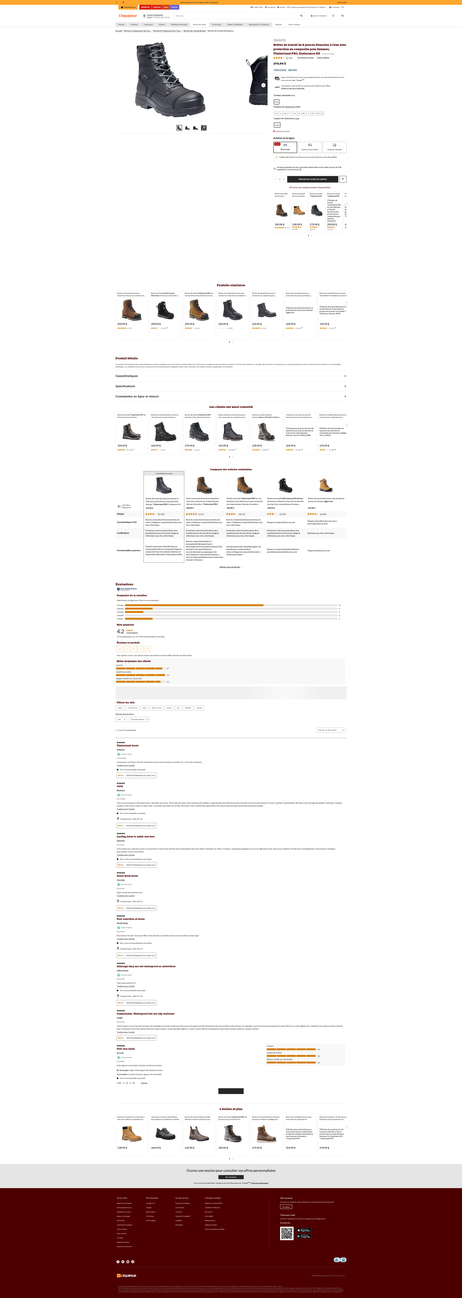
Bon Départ (179, 1225)
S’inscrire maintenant (259, 1183)
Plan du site (208, 1212)
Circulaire (120, 1238)
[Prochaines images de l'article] (263, 85)
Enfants (162, 24)
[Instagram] (122, 1261)
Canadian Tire (150, 1203)
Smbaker (121, 750)
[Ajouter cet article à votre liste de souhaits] (342, 179)
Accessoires (216, 24)
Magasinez (214, 2)
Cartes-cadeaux (294, 24)
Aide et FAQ (121, 1220)
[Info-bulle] (300, 170)
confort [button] (120, 708)
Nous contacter (122, 1233)
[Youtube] (127, 1261)
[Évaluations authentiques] (127, 589)
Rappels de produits (123, 1242)
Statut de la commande (124, 1203)
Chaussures (148, 24)
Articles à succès (280, 70)
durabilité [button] (188, 708)
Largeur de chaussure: (284, 118)
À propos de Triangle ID (183, 1216)
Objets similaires (323, 57)
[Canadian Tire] (145, 7)
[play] (123, 2)
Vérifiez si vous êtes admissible (292, 88)
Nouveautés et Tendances (259, 24)
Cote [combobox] (119, 719)
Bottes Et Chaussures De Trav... (167, 31)
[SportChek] (157, 7)
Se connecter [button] (231, 1177)
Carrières (179, 1212)
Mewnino (121, 791)
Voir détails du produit (305, 57)
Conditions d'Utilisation (212, 1207)
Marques (278, 24)
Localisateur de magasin (124, 1225)
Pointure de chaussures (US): (287, 107)
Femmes (121, 24)
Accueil (119, 31)
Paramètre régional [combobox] (137, 719)
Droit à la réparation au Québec (215, 1229)
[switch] (120, 506)
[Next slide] (345, 2)
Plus (231, 1091)
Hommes (134, 24)
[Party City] (174, 7)
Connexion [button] (336, 7)
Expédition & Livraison (124, 1212)
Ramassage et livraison (124, 1207)
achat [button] (145, 708)
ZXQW (119, 1018)
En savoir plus (285, 1223)
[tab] (285, 147)
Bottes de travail (199, 24)
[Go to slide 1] (179, 128)
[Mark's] (166, 7)
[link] (283, 57)
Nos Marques (180, 1207)
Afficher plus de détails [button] (229, 567)
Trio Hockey (150, 1216)
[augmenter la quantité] (275, 179)
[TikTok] (132, 1261)
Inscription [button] (271, 7)
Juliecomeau (122, 971)
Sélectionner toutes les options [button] (312, 179)
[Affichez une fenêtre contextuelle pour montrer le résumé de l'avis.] (167, 328)
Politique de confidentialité (213, 1203)
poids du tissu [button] (157, 708)
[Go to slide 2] (187, 128)
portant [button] (169, 708)
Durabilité (179, 1220)
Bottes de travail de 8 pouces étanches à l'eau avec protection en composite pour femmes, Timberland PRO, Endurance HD (309, 49)
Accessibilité (209, 1216)
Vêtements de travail (179, 24)
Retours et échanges (123, 1216)
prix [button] (178, 708)
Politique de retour (211, 1225)
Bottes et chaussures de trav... (137, 31)
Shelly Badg (122, 923)
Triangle (148, 1207)
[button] (301, 15)
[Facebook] (117, 1261)
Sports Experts (150, 1212)
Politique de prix (210, 1220)
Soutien (283, 7)
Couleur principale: (282, 95)
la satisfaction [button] (132, 708)
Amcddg (121, 880)
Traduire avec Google (126, 765)
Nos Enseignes (151, 1220)
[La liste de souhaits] (333, 16)
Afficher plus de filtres (125, 714)
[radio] (276, 102)
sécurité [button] (199, 708)
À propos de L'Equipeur (183, 1203)
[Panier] (342, 16)
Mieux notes (293, 70)
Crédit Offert (258, 7)
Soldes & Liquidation (235, 24)
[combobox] (333, 730)
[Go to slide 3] (196, 128)
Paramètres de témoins (124, 1246)
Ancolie (120, 1053)
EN (342, 7)
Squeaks (121, 841)
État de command (319, 16)
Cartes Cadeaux (122, 1229)
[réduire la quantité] (284, 179)
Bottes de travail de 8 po (195, 31)
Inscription (286, 1207)
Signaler (144, 1083)
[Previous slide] (117, 2)
